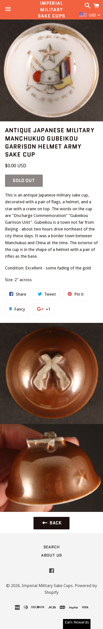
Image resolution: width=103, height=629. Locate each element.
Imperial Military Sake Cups (51, 9)
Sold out (24, 181)
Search (52, 547)
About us (51, 555)
